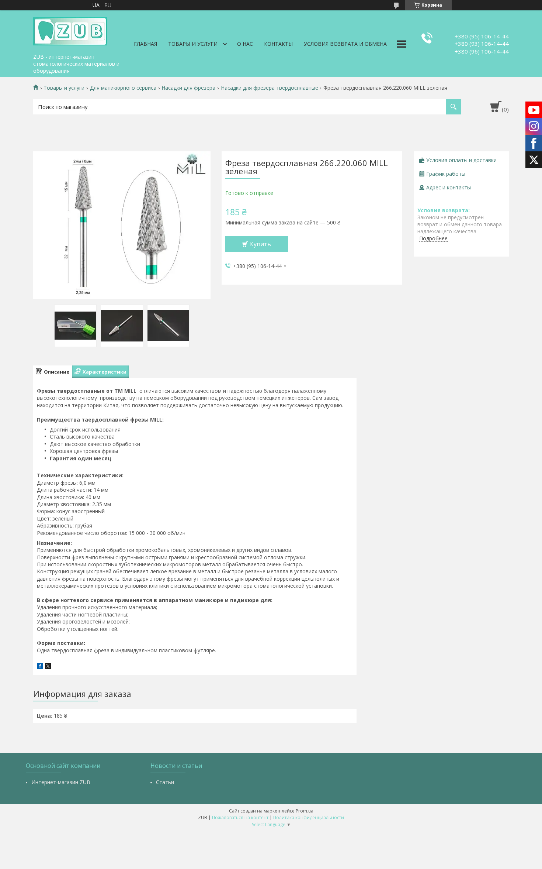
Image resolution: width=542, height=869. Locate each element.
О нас (245, 43)
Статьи (165, 782)
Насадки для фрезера (188, 88)
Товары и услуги (193, 43)
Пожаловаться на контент (240, 817)
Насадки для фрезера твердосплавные (269, 88)
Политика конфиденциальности (308, 817)
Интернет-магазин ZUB (60, 782)
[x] (48, 666)
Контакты (278, 43)
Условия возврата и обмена (345, 43)
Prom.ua (304, 811)
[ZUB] (70, 30)
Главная (145, 43)
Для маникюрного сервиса (123, 88)
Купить (260, 244)
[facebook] (40, 666)
